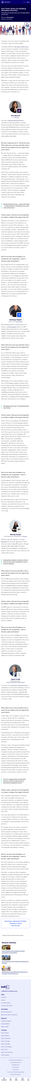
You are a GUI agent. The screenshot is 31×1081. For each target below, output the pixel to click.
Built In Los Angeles (6, 1046)
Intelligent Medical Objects (15, 120)
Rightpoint (25, 536)
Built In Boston (5, 1035)
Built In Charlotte (5, 1038)
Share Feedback (5, 1023)
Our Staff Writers (5, 1003)
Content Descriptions (6, 1005)
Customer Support (6, 1021)
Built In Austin (5, 1033)
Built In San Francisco (7, 1052)
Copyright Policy (15, 1064)
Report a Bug (4, 1026)
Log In (28, 2)
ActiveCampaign (19, 321)
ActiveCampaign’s (12, 327)
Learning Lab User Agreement (15, 1060)
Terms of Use (15, 1069)
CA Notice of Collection (15, 1074)
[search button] (24, 2)
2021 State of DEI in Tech (21, 47)
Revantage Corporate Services (20, 685)
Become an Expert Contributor (9, 1014)
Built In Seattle (5, 1055)
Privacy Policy (15, 1067)
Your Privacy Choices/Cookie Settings (15, 1072)
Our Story (3, 997)
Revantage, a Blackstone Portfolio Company (15, 682)
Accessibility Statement (15, 1062)
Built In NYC (4, 1049)
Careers (3, 1000)
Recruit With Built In (6, 1012)
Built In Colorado (5, 1044)
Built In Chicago (5, 1041)
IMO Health (17, 117)
